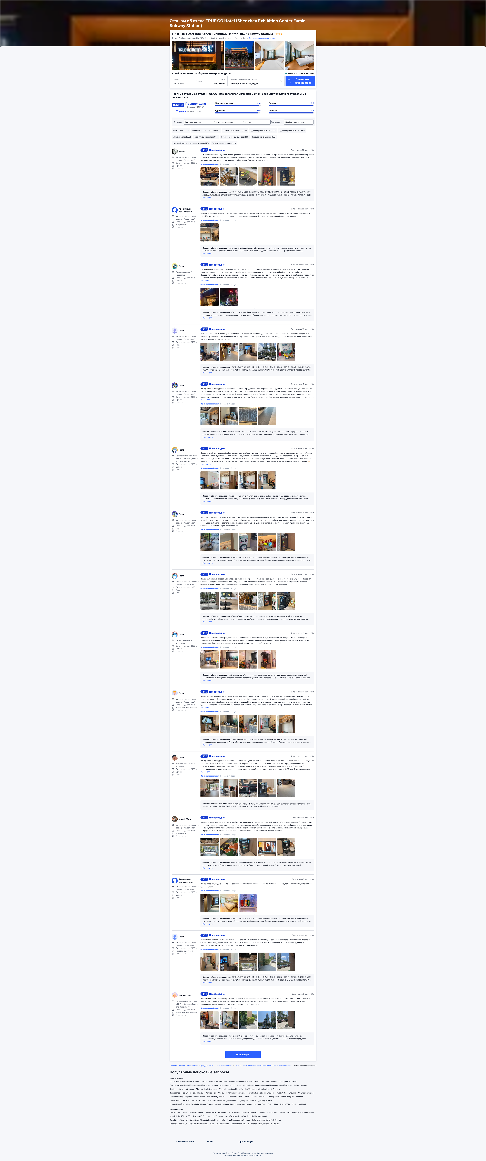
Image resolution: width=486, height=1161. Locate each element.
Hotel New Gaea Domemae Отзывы (244, 1081)
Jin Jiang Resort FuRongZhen (266, 1104)
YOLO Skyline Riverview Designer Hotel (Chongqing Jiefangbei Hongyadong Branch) (237, 1100)
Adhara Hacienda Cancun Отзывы (226, 1085)
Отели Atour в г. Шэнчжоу (229, 1112)
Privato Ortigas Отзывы (286, 1093)
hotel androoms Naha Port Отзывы (266, 1120)
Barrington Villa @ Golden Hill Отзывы (264, 1124)
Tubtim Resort (175, 1100)
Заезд (176, 79)
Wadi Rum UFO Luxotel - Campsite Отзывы (228, 1124)
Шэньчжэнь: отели (224, 1066)
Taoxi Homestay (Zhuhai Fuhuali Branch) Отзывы (190, 1085)
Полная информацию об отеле (262, 38)
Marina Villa (285, 1104)
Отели (182, 1066)
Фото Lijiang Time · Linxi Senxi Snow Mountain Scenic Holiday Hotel (197, 1120)
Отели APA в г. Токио (178, 1112)
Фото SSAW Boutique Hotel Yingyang (208, 1116)
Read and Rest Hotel (191, 1100)
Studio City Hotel (299, 1104)
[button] (340, 4)
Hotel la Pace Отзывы (218, 1081)
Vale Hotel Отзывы (235, 1097)
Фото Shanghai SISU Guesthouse (300, 1112)
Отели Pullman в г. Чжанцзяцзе (202, 1112)
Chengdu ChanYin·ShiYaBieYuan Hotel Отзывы (189, 1124)
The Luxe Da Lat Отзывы (206, 1089)
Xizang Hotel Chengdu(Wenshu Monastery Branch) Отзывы (267, 1085)
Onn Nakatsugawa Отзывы (238, 1120)
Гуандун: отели (206, 1066)
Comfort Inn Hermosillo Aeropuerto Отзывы (279, 1081)
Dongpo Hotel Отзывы (215, 1093)
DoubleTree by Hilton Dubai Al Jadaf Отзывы (188, 1081)
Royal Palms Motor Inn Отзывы (261, 1093)
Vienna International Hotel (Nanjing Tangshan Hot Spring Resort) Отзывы (249, 1089)
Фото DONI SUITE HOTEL (180, 1116)
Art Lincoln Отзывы (306, 1093)
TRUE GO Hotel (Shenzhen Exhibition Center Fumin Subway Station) (263, 1066)
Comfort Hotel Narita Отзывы (182, 1089)
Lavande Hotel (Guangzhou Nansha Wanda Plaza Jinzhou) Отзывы (197, 1097)
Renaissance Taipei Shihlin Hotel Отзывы (187, 1093)
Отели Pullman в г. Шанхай (253, 1112)
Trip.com (173, 1066)
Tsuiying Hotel (273, 1097)
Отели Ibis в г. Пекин (276, 1112)
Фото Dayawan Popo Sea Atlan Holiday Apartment (246, 1116)
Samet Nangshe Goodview (292, 1097)
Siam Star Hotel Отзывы (255, 1097)
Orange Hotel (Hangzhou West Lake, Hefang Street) (191, 1104)
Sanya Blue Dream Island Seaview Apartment (233, 1104)
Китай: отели (192, 1066)
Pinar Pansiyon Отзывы (236, 1093)
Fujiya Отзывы (300, 1085)
